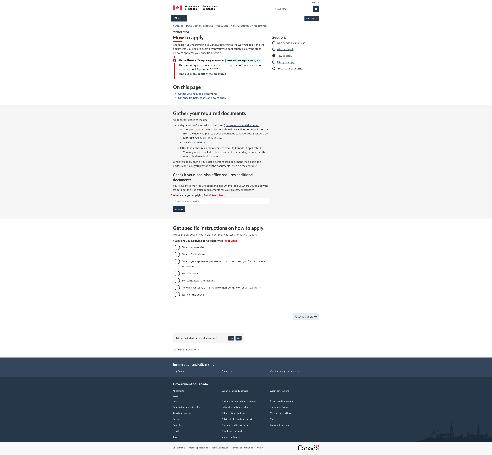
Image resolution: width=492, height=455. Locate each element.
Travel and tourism (182, 413)
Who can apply (285, 49)
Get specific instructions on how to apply (202, 98)
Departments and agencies (235, 390)
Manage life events (279, 425)
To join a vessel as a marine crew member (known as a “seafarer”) (221, 287)
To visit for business (194, 254)
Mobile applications (198, 447)
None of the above (193, 294)
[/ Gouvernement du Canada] (196, 8)
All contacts (178, 390)
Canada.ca (178, 25)
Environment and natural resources (239, 401)
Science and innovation (281, 401)
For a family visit (191, 273)
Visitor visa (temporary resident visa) (249, 25)
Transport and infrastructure (236, 425)
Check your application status (284, 371)
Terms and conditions (242, 447)
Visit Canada (222, 25)
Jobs (175, 401)
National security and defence (236, 407)
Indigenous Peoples (280, 407)
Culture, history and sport (234, 413)
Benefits (177, 425)
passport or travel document (242, 125)
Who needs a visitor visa (291, 43)
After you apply (286, 62)
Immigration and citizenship (199, 25)
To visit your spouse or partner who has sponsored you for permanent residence (223, 264)
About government (279, 390)
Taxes (175, 437)
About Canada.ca (220, 447)
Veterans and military (280, 413)
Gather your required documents (197, 93)
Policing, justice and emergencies (238, 419)
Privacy (260, 447)
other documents (223, 152)
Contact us (227, 371)
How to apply (284, 55)
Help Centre (178, 371)
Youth (273, 419)
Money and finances (231, 437)
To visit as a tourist (193, 247)
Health (176, 431)
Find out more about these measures (202, 74)
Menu (178, 18)
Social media (179, 447)
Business (177, 419)
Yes (231, 338)
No (238, 338)
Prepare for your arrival (290, 68)
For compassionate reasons (198, 280)
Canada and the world (232, 431)
